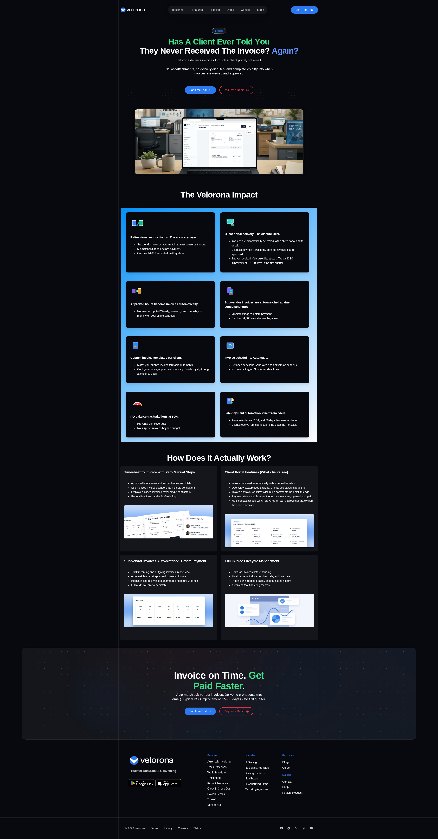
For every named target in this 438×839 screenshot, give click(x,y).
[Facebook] (288, 828)
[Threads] (303, 828)
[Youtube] (311, 828)
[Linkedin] (281, 828)
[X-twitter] (296, 828)
